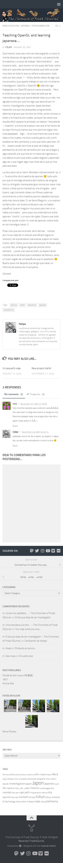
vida (42, 801)
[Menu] (59, 4)
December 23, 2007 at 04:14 (35, 432)
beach (49, 775)
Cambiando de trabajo (35, 640)
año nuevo (41, 774)
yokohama (51, 801)
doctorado (32, 779)
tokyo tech (21, 801)
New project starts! (41, 368)
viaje (37, 801)
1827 (5, 679)
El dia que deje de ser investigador (33, 617)
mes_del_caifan (22, 788)
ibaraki (6, 783)
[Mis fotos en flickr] (58, 551)
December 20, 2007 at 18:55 (33, 404)
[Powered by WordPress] (20, 846)
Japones (25, 25)
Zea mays (11, 656)
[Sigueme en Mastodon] (32, 551)
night (21, 792)
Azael (8, 648)
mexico (34, 788)
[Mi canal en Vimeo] (53, 551)
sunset (23, 797)
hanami (53, 779)
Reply (15, 425)
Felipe (9, 47)
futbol (48, 779)
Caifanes (10, 779)
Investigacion (11, 25)
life (4, 788)
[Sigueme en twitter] (37, 551)
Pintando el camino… (26, 648)
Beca (55, 774)
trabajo (30, 801)
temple (32, 797)
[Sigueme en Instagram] (42, 551)
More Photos (9, 731)
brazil (22, 305)
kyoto (57, 784)
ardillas (11, 774)
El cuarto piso (26, 656)
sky (50, 792)
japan (29, 783)
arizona (18, 775)
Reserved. (23, 840)
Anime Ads (8, 683)
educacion (32, 305)
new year (15, 793)
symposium (9, 310)
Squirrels (14, 797)
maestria (10, 788)
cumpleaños (23, 779)
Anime (5, 774)
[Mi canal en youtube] (48, 551)
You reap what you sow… (28, 629)
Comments (15, 394)
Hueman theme (48, 846)
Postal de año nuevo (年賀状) (18, 675)
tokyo (40, 796)
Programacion (40, 25)
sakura (45, 792)
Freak (32, 840)
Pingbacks (37, 394)
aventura (30, 775)
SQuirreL (40, 840)
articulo (14, 305)
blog (4, 779)
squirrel (7, 797)
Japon (38, 783)
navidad (7, 792)
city (16, 779)
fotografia (41, 779)
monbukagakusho (46, 788)
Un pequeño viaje (12, 368)
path (27, 792)
